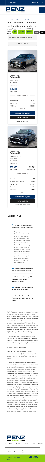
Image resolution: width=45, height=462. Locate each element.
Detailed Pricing (21, 95)
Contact (40, 444)
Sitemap (16, 452)
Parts (33, 444)
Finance (18, 444)
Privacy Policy (24, 452)
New (4, 444)
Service (26, 444)
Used (10, 444)
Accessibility (34, 452)
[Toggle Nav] (42, 10)
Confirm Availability (22, 117)
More (21, 108)
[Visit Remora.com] (33, 457)
